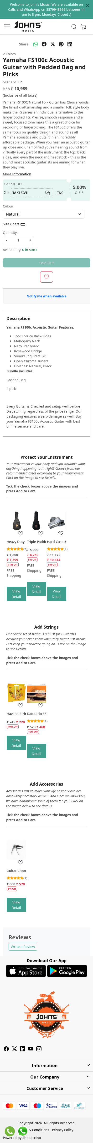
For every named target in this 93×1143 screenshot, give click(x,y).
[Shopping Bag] (82, 26)
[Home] (28, 27)
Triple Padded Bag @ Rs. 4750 (36, 541)
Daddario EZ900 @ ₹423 (36, 713)
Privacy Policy (62, 1130)
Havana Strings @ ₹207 (16, 713)
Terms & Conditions (33, 1130)
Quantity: (10, 232)
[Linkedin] (22, 1049)
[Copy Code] (47, 192)
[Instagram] (38, 1049)
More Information (17, 174)
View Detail (16, 594)
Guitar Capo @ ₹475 (16, 870)
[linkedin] (70, 44)
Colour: (8, 206)
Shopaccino (31, 1137)
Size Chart (11, 224)
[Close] (87, 5)
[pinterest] (61, 44)
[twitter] (52, 44)
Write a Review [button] (23, 946)
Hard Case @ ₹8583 (56, 541)
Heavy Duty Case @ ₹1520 (16, 541)
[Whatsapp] (35, 44)
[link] (74, 27)
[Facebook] (6, 1049)
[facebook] (44, 44)
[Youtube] (30, 1049)
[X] (14, 1049)
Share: (24, 44)
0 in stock (29, 249)
